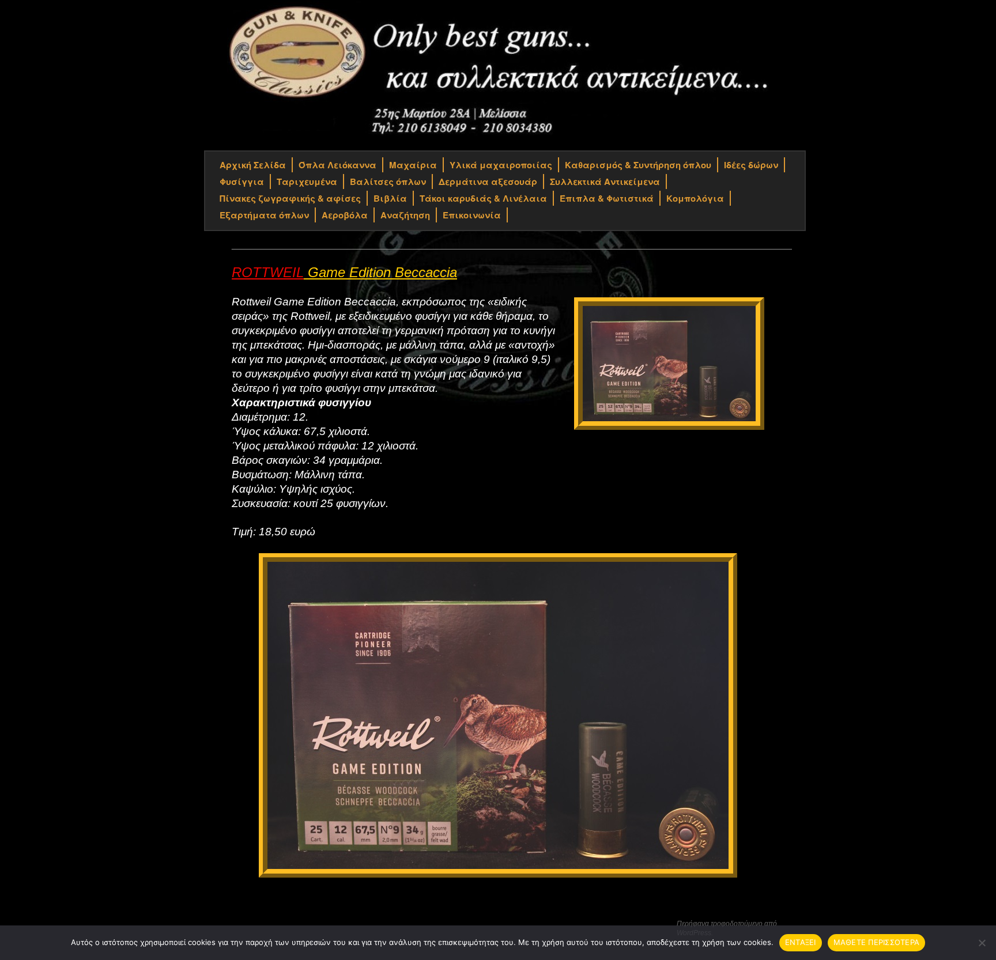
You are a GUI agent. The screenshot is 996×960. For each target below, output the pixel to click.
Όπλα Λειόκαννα (337, 164)
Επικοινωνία (472, 215)
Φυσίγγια (242, 181)
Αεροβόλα (345, 215)
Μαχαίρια (413, 164)
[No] (981, 942)
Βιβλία (390, 198)
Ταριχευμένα (307, 181)
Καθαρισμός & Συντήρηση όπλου (638, 164)
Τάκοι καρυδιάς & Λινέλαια (483, 198)
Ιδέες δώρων (751, 164)
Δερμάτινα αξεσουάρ (488, 181)
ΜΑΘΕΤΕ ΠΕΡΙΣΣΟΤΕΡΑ (876, 942)
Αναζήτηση (405, 215)
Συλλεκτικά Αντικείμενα (605, 181)
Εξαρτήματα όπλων (264, 215)
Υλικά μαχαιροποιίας (501, 164)
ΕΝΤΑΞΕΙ (800, 942)
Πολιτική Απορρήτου (247, 924)
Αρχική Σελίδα (253, 164)
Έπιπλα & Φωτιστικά (607, 198)
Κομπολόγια (695, 198)
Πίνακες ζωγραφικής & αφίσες (290, 198)
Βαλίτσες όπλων (388, 181)
